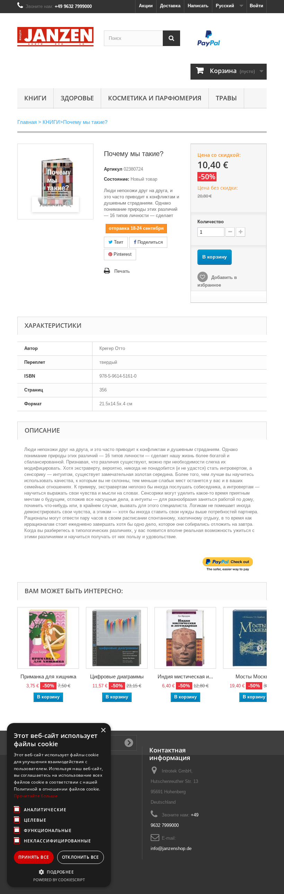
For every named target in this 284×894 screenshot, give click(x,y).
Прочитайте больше (35, 796)
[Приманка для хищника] (48, 638)
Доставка (170, 5)
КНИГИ (35, 98)
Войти (256, 5)
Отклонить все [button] (80, 857)
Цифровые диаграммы (117, 676)
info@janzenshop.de (171, 848)
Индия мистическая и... (185, 676)
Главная (27, 122)
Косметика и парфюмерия (155, 98)
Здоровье (77, 98)
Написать (198, 5)
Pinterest (122, 254)
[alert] (59, 805)
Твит (118, 242)
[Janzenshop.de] (55, 36)
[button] (59, 871)
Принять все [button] (33, 857)
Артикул (113, 169)
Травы (226, 98)
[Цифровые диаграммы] (117, 638)
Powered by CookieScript (59, 879)
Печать (122, 271)
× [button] (103, 730)
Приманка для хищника (48, 676)
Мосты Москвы (254, 676)
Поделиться (149, 242)
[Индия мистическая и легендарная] (185, 638)
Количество (210, 221)
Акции (146, 5)
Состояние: (116, 179)
